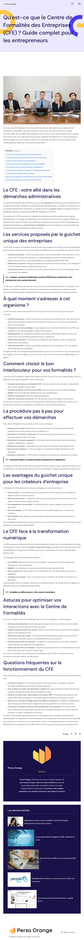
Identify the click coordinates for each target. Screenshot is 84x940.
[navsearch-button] (72, 3)
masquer (17, 151)
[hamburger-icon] (79, 4)
